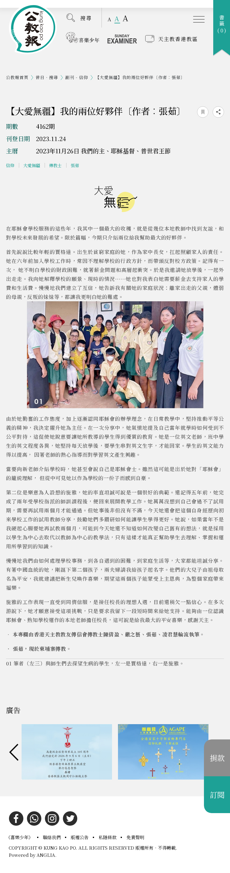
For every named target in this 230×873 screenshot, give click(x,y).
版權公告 (80, 837)
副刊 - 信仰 (76, 77)
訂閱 (217, 794)
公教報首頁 (17, 77)
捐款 (217, 757)
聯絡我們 (52, 837)
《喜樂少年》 (20, 837)
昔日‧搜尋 (47, 77)
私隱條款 (108, 837)
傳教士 (55, 165)
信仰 (10, 165)
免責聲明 (135, 837)
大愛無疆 (31, 165)
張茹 (75, 165)
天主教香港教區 (178, 39)
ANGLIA (46, 855)
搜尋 (86, 18)
